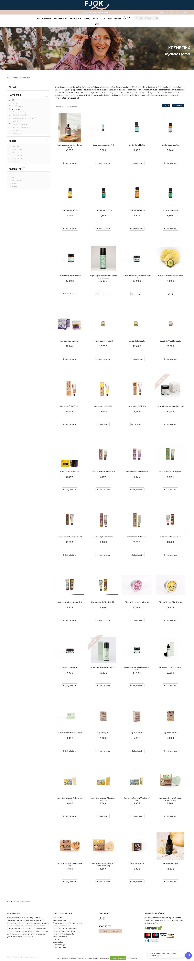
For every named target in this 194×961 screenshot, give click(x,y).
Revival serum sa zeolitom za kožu (170, 667)
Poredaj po (15, 169)
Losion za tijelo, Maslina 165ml (136, 537)
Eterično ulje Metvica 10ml (103, 210)
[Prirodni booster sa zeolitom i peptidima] (103, 650)
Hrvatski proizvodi (44, 18)
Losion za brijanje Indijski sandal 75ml (70, 537)
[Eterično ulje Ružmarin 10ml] (170, 193)
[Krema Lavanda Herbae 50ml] (70, 323)
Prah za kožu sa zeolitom (70, 667)
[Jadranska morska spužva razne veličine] (170, 258)
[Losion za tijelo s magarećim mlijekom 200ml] (70, 127)
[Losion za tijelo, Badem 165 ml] (103, 519)
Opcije (171, 294)
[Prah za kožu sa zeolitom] (70, 650)
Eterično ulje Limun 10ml (69, 210)
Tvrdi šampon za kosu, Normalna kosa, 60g (103, 928)
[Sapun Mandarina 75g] (170, 715)
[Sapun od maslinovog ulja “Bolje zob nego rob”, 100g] (70, 780)
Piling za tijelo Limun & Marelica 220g (170, 602)
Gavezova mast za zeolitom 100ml (70, 275)
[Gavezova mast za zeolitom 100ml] (70, 258)
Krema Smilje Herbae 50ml (136, 341)
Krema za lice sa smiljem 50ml (69, 471)
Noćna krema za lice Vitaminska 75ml (103, 602)
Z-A (13, 177)
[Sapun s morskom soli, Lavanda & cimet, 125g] (70, 846)
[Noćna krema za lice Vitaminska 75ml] (103, 584)
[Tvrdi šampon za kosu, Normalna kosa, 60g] (103, 911)
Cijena (12, 141)
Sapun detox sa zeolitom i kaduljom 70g (69, 733)
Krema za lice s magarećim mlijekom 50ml (170, 406)
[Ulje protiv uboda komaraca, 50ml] (170, 911)
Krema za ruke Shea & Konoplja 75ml (170, 471)
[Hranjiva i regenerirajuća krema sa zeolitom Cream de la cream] (103, 258)
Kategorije (15, 95)
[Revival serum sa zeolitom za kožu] (170, 650)
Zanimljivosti (106, 18)
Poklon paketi (75, 18)
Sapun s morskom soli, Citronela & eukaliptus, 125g (170, 799)
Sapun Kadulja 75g (103, 733)
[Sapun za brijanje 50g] (137, 846)
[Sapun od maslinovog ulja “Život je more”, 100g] (137, 780)
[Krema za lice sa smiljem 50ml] (70, 454)
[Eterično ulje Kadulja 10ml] (137, 127)
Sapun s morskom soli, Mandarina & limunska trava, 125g (103, 864)
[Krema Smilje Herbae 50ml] (137, 323)
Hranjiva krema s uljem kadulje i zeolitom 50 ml (137, 276)
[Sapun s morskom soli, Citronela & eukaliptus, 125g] (170, 780)
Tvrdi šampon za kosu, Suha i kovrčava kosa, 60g (136, 929)
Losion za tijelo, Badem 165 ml (103, 537)
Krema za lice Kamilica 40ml (103, 406)
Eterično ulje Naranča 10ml (136, 210)
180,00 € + (15, 162)
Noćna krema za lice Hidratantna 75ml (70, 602)
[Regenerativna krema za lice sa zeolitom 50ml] (137, 650)
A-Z (13, 174)
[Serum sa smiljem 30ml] (170, 846)
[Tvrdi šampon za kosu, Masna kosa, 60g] (70, 911)
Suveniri (87, 18)
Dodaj (70, 163)
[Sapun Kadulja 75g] (103, 715)
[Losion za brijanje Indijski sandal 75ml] (70, 519)
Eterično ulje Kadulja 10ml (137, 145)
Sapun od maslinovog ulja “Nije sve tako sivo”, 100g (103, 799)
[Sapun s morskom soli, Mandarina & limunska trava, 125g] (103, 846)
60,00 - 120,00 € (17, 156)
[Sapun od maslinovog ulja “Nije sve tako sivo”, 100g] (103, 780)
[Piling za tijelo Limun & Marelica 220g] (170, 584)
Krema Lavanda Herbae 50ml (69, 341)
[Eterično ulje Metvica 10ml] (103, 193)
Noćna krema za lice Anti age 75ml (170, 537)
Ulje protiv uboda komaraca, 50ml (170, 928)
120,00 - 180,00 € (18, 159)
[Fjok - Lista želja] (128, 18)
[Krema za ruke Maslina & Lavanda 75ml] (137, 454)
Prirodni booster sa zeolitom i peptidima (103, 667)
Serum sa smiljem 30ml (170, 863)
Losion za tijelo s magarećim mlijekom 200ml (69, 146)
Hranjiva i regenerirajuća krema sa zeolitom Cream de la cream (103, 276)
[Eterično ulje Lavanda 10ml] (170, 127)
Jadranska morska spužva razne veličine (170, 275)
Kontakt (117, 18)
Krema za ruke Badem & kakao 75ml (103, 471)
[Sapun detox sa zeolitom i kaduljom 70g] (70, 715)
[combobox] (146, 18)
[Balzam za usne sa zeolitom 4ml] (103, 127)
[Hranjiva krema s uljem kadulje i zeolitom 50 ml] (137, 258)
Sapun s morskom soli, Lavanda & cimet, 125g (70, 864)
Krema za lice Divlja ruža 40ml (69, 406)
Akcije (95, 18)
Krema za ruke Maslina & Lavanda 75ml (137, 471)
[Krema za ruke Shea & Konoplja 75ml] (170, 454)
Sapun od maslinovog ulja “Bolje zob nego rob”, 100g (70, 799)
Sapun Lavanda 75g (137, 733)
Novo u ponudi (16, 180)
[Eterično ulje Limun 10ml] (70, 193)
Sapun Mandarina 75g (170, 733)
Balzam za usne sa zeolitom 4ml (103, 145)
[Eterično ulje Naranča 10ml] (137, 193)
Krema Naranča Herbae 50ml (103, 341)
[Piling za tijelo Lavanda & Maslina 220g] (137, 584)
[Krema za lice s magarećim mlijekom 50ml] (170, 389)
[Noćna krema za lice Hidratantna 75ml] (70, 584)
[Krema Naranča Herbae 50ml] (103, 323)
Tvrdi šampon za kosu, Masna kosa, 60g (69, 928)
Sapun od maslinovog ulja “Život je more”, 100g (137, 799)
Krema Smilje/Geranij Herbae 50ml (170, 341)
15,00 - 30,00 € (17, 150)
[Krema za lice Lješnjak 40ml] (137, 389)
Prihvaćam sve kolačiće (118, 958)
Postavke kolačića (131, 958)
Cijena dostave (181, 12)
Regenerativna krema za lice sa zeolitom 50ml (137, 668)
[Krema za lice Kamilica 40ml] (103, 389)
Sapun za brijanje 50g (137, 863)
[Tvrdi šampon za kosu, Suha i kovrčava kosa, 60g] (137, 911)
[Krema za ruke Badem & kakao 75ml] (103, 454)
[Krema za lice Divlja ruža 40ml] (70, 389)
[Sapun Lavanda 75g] (137, 715)
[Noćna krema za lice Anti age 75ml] (170, 519)
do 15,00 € (15, 146)
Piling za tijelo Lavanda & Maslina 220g (137, 602)
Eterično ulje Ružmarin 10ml (170, 210)
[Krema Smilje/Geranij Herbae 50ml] (170, 323)
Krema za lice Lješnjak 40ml (137, 406)
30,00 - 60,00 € (17, 153)
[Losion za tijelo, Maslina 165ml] (137, 519)
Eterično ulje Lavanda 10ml (170, 145)
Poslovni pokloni (60, 18)
